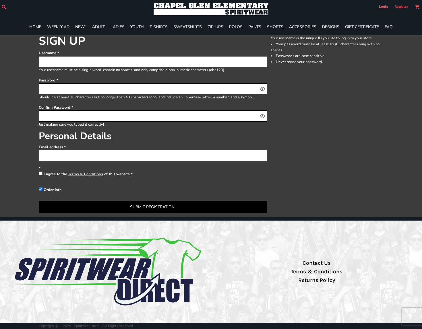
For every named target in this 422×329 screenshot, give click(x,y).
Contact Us (317, 263)
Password (47, 80)
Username (47, 53)
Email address (51, 147)
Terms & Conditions (85, 174)
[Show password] (262, 89)
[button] (3, 7)
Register (401, 6)
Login (383, 6)
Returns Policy (316, 280)
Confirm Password (54, 107)
